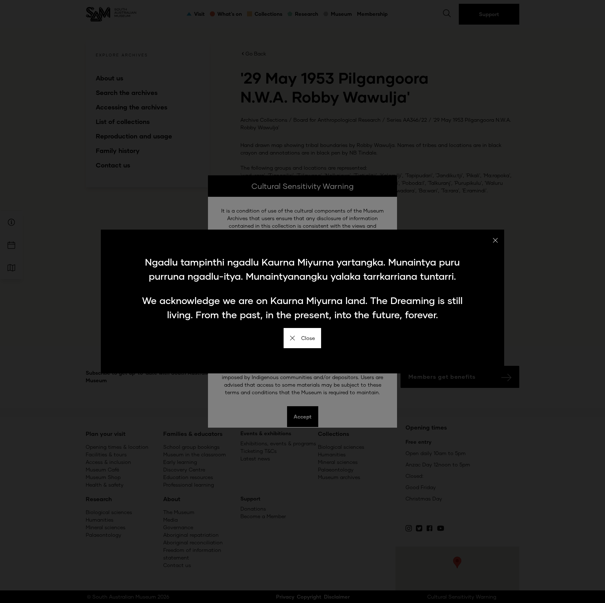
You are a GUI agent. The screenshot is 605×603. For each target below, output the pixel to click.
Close (308, 338)
